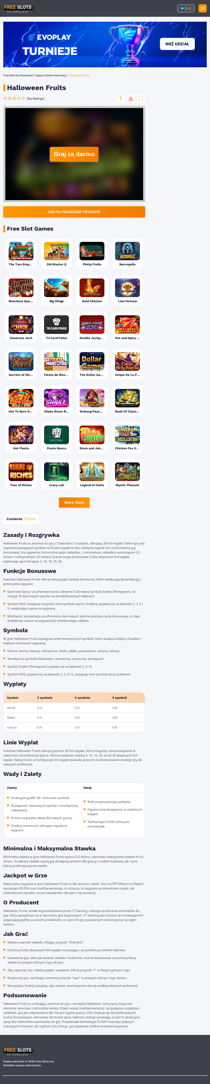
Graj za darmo (74, 154)
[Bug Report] (131, 99)
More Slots (74, 502)
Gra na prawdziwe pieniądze (74, 212)
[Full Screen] (141, 99)
